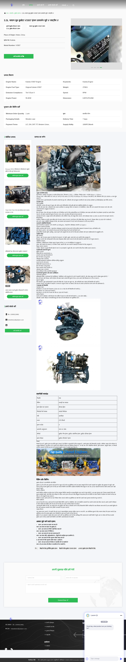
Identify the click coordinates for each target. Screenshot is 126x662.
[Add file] (87, 659)
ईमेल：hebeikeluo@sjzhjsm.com (17, 629)
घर (7, 13)
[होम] (12, 5)
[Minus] (121, 615)
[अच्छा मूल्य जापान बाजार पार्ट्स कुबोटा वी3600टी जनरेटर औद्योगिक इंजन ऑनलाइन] (17, 274)
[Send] (121, 659)
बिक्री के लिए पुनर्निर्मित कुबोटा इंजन (48, 548)
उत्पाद (31, 5)
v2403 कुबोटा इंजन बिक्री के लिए (86, 548)
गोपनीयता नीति (31, 660)
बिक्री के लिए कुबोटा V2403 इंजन (67, 548)
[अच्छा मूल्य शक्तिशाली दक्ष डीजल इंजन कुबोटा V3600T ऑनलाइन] (17, 235)
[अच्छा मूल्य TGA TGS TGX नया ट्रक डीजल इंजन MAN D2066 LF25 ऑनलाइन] (17, 194)
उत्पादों (11, 13)
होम (23, 5)
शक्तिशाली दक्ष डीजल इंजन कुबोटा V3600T (16, 251)
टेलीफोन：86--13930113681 (15, 624)
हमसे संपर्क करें (53, 5)
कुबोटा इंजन (17, 13)
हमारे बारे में (40, 5)
